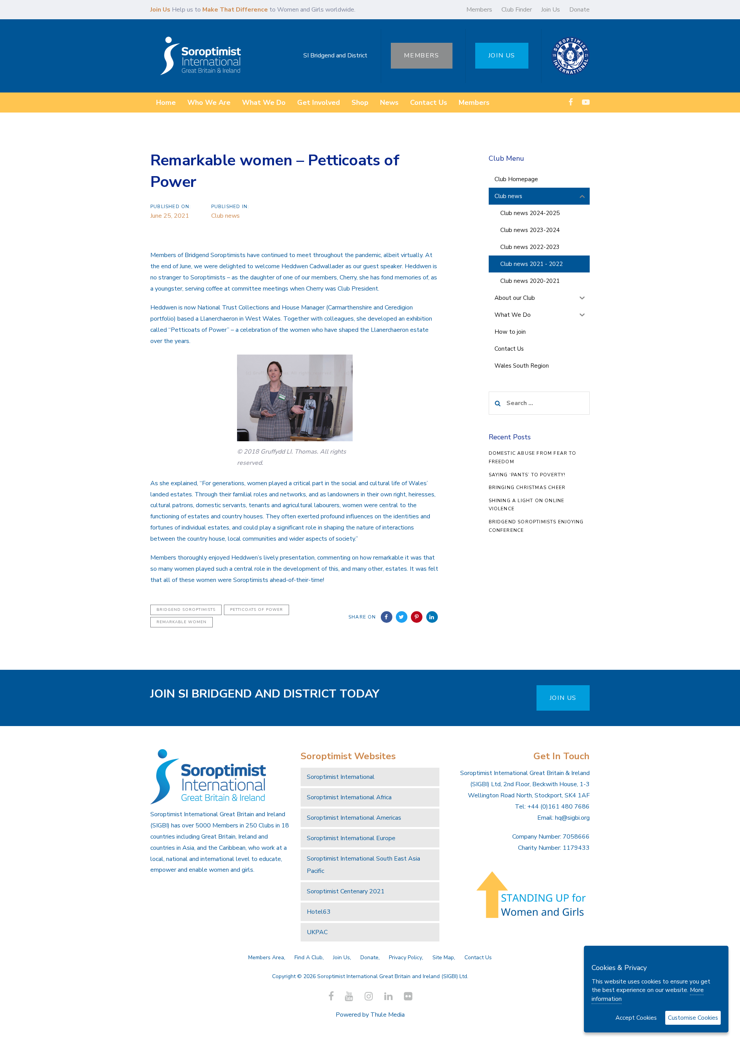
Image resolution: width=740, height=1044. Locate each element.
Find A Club (308, 957)
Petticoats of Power (256, 609)
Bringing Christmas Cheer (527, 487)
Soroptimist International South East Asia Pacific (363, 864)
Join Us (550, 9)
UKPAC (317, 932)
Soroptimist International (341, 777)
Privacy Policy (405, 957)
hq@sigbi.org (572, 818)
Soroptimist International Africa (349, 797)
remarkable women (181, 622)
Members (479, 9)
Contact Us (478, 957)
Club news (225, 216)
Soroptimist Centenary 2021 (346, 891)
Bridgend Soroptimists (185, 609)
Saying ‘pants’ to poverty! (527, 475)
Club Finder (516, 9)
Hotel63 (319, 912)
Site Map (443, 957)
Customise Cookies (693, 1018)
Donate (579, 9)
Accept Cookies (636, 1018)
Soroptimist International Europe (351, 838)
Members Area (266, 957)
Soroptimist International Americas (354, 818)
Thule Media (387, 1014)
